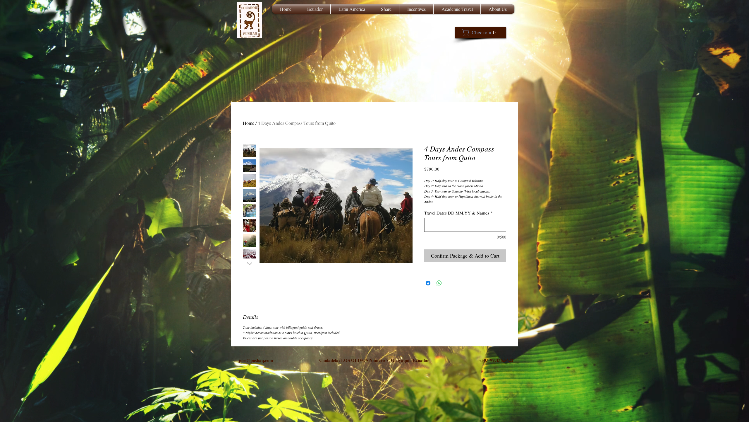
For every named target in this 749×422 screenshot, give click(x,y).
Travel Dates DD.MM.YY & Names (458, 213)
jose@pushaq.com (256, 360)
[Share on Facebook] (428, 283)
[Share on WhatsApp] (439, 283)
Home (248, 123)
